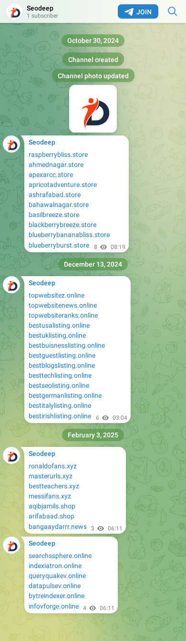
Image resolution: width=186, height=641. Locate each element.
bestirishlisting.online (60, 416)
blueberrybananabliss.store (69, 234)
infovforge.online (54, 606)
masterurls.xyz (50, 476)
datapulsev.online (55, 585)
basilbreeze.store (54, 214)
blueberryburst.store (59, 245)
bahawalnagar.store (59, 204)
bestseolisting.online (59, 385)
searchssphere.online (60, 555)
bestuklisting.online (57, 335)
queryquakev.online (57, 575)
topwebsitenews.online (63, 305)
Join (144, 12)
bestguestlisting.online (62, 355)
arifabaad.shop (51, 516)
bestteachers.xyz (54, 486)
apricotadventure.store (63, 184)
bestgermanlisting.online (65, 395)
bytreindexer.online (56, 596)
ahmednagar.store (56, 164)
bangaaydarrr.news (58, 526)
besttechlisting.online (60, 375)
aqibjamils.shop (52, 506)
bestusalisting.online (59, 325)
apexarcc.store (51, 174)
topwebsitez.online (56, 295)
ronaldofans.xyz (53, 466)
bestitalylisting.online (60, 405)
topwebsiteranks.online (63, 315)
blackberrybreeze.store (62, 224)
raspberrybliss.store (58, 154)
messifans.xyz (50, 496)
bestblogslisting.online (62, 365)
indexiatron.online (55, 565)
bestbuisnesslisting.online (67, 345)
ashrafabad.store (55, 194)
